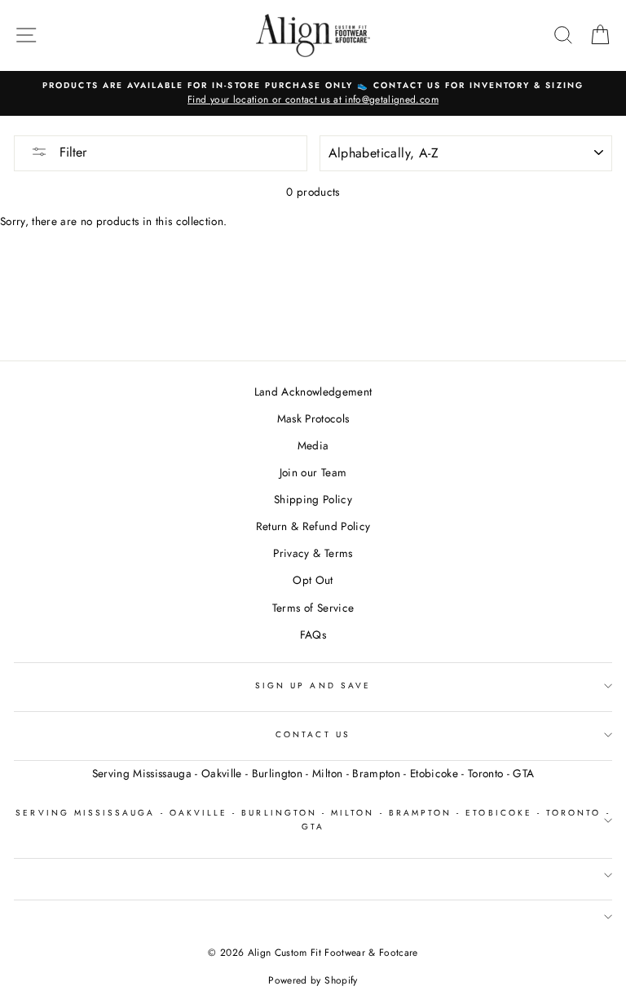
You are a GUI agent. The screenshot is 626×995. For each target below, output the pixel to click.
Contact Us (313, 734)
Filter (70, 152)
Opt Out (313, 580)
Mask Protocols (313, 418)
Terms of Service (313, 607)
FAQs (313, 634)
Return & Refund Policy (313, 526)
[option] (313, 93)
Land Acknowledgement (313, 391)
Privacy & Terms (312, 553)
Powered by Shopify (312, 980)
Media (313, 445)
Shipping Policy (313, 499)
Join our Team (313, 472)
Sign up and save (313, 685)
